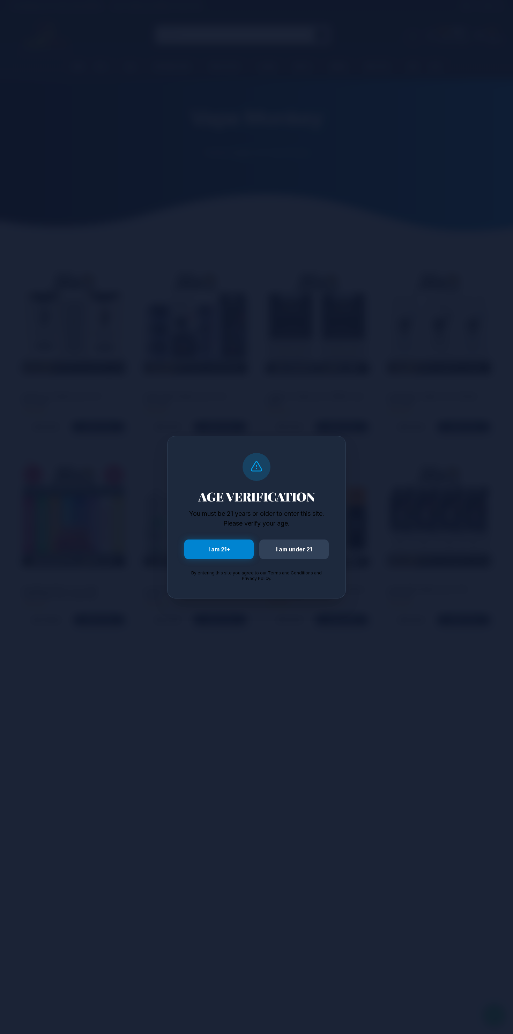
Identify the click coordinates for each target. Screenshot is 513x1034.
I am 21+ (219, 549)
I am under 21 (294, 549)
